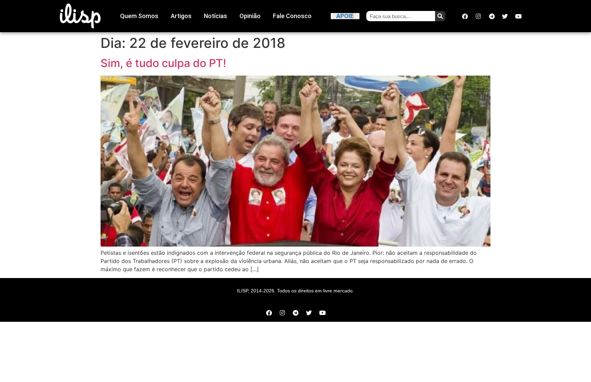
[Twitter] (505, 16)
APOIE (345, 15)
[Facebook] (465, 16)
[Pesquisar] (440, 16)
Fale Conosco (292, 15)
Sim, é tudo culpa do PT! (163, 63)
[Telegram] (492, 16)
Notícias (215, 15)
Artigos (181, 15)
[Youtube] (518, 16)
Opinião (250, 15)
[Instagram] (478, 16)
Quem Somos (139, 15)
